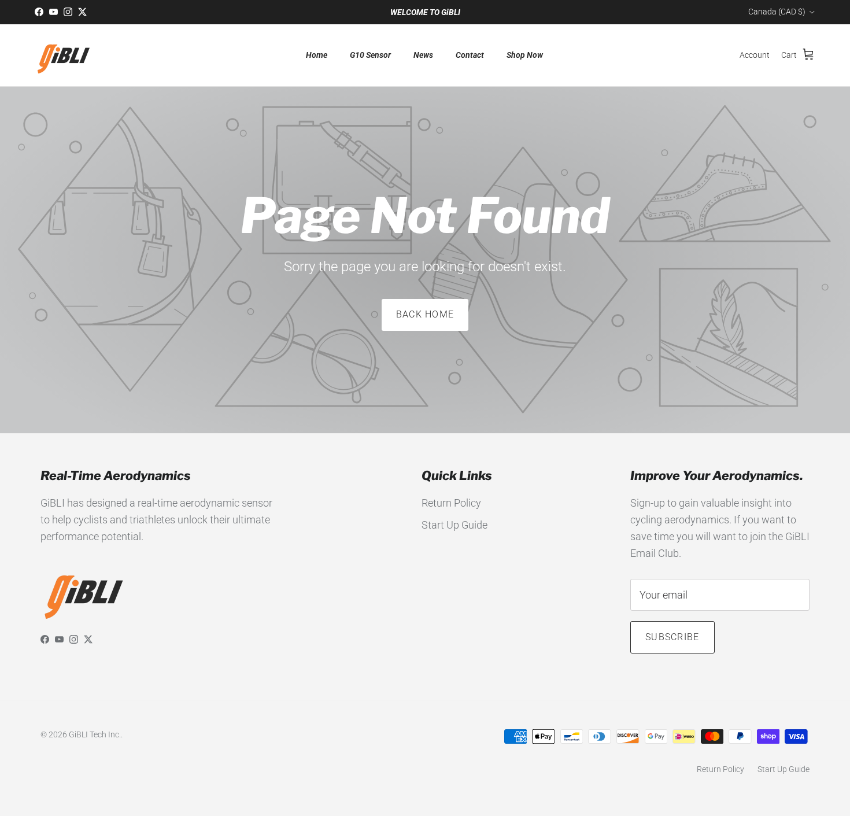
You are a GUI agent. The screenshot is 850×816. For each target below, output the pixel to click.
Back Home (425, 314)
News (423, 55)
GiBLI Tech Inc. (95, 734)
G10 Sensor (370, 55)
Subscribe (672, 637)
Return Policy (451, 503)
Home (316, 55)
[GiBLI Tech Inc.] (64, 55)
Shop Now (525, 55)
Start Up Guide (454, 525)
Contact (470, 55)
